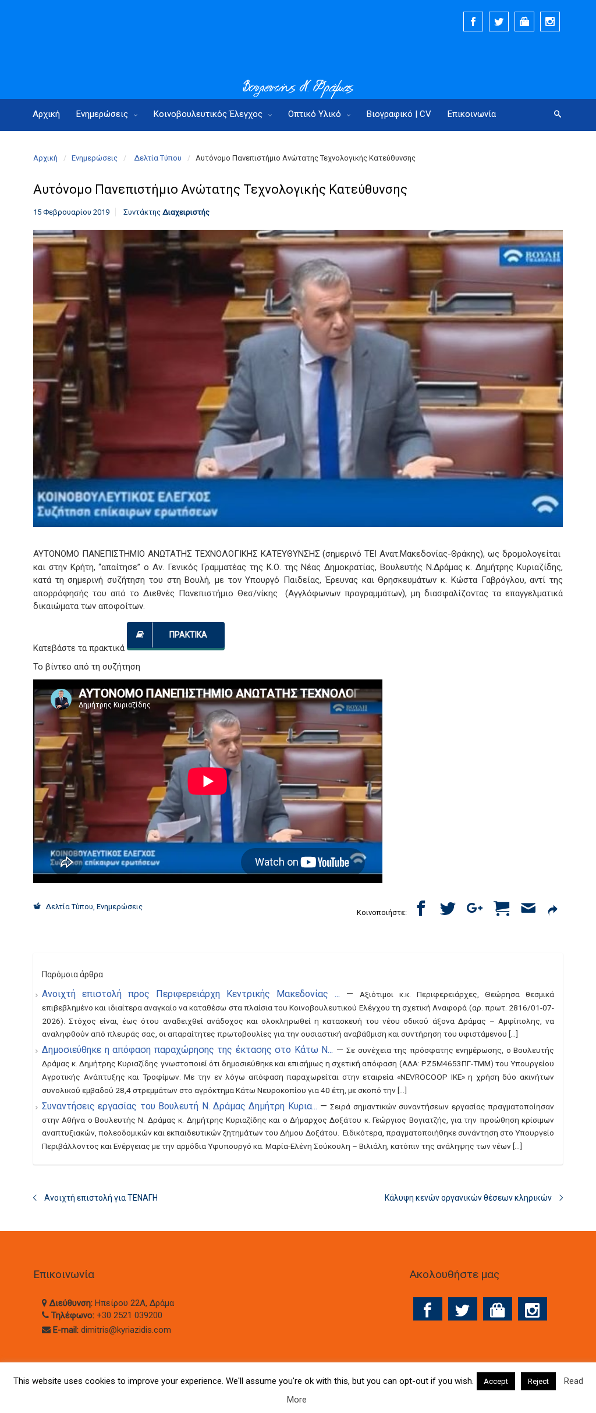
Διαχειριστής (186, 212)
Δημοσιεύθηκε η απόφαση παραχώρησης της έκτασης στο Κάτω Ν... (189, 1049)
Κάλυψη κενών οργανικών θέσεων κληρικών (468, 1197)
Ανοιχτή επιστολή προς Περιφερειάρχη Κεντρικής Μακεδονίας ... (194, 993)
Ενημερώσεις (95, 158)
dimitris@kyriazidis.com (126, 1330)
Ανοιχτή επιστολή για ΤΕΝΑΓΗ (101, 1197)
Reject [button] (538, 1381)
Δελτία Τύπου (158, 158)
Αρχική (45, 158)
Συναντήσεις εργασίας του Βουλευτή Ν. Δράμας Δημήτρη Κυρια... (181, 1106)
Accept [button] (496, 1381)
